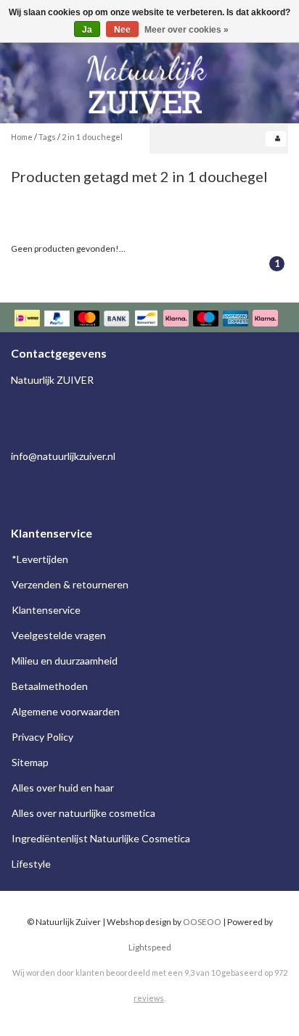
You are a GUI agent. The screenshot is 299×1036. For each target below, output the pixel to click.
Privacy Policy (42, 737)
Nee (122, 30)
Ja (87, 30)
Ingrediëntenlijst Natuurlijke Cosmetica (101, 838)
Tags (47, 136)
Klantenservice (46, 610)
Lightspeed (149, 947)
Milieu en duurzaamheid (65, 660)
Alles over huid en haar (63, 787)
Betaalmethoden (50, 686)
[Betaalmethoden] (148, 319)
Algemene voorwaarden (66, 711)
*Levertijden (40, 559)
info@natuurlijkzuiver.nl (63, 456)
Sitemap (30, 762)
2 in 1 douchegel (92, 136)
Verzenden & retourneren (70, 584)
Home (22, 136)
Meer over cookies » (186, 30)
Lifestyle (31, 864)
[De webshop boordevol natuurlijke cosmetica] (149, 78)
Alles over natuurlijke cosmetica (83, 813)
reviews (149, 998)
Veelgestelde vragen (59, 635)
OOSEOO (202, 921)
